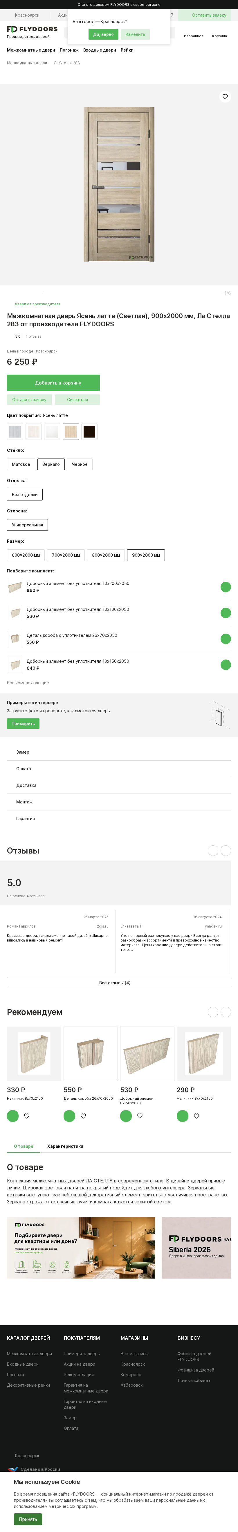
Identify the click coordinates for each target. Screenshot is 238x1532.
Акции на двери (79, 1364)
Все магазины (134, 1353)
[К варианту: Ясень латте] (71, 432)
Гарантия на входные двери (85, 1404)
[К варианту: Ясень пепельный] (15, 432)
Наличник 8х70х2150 (25, 1098)
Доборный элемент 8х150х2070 (137, 1100)
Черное (80, 464)
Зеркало (51, 464)
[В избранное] (225, 97)
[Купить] (226, 587)
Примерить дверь (82, 1353)
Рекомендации (79, 1374)
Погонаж (69, 49)
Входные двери (99, 49)
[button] (164, 14)
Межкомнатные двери (31, 49)
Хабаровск (132, 1385)
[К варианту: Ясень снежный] (34, 432)
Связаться (77, 399)
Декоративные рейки (28, 1385)
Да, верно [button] (103, 34)
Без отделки (25, 494)
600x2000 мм (26, 555)
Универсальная (27, 524)
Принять (28, 1519)
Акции (64, 15)
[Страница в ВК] (202, 1458)
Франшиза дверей (196, 1369)
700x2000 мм (66, 555)
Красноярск (46, 351)
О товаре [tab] (23, 1146)
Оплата (71, 1428)
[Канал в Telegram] (213, 1458)
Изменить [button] (135, 34)
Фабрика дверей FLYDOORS (194, 1356)
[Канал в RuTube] (190, 1458)
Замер (70, 1417)
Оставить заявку (29, 399)
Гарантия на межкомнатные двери (86, 1388)
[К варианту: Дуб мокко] (89, 432)
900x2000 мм (146, 555)
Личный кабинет (194, 1380)
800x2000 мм (106, 555)
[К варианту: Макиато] (52, 432)
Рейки (127, 49)
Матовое (21, 464)
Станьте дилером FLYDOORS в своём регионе (119, 4)
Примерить (23, 723)
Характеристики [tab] (65, 1146)
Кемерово (131, 1374)
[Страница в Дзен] (225, 1458)
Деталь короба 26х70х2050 (88, 1098)
